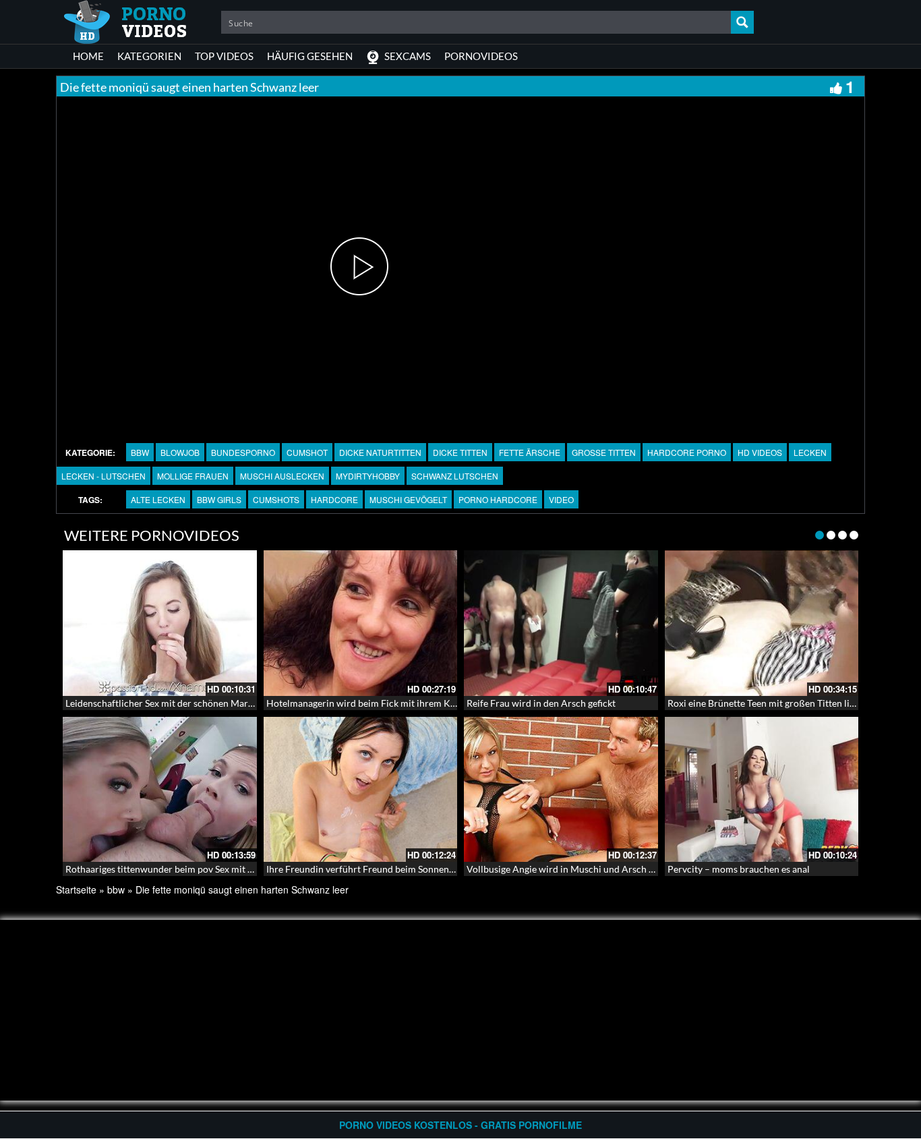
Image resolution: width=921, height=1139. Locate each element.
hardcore (334, 499)
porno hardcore (497, 499)
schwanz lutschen (454, 475)
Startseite (76, 889)
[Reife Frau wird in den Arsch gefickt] (561, 623)
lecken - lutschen (103, 475)
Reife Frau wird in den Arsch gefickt (541, 703)
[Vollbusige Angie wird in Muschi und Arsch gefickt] (561, 790)
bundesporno (243, 452)
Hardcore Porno (686, 452)
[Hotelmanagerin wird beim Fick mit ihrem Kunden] (361, 623)
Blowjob (180, 452)
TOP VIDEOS (224, 56)
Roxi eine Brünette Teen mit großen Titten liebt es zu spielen (792, 703)
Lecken (810, 452)
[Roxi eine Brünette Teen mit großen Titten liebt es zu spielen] (762, 623)
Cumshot (307, 452)
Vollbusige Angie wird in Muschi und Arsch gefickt (571, 869)
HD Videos (760, 452)
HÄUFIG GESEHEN (310, 56)
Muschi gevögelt (408, 499)
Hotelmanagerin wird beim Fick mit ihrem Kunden (371, 703)
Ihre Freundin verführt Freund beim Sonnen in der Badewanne (396, 869)
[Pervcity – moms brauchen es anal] (762, 790)
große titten (604, 452)
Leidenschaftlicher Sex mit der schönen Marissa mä (171, 703)
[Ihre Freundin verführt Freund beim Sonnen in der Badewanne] (361, 790)
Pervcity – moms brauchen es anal (738, 869)
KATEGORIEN (149, 56)
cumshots (276, 499)
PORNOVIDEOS (481, 56)
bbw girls (219, 499)
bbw (140, 452)
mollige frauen (193, 475)
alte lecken (158, 499)
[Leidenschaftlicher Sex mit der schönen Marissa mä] (160, 623)
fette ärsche (529, 452)
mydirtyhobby (368, 475)
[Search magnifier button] (742, 22)
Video (561, 499)
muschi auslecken (282, 475)
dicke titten (460, 452)
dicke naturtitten (380, 452)
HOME (88, 56)
